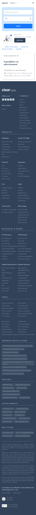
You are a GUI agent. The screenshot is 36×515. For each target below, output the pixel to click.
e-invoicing (5, 176)
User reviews (22, 110)
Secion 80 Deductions (23, 147)
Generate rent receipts (23, 311)
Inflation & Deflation (23, 275)
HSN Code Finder (22, 209)
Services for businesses (24, 198)
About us (21, 99)
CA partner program (7, 187)
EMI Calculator (6, 305)
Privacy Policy (6, 493)
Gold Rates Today (6, 329)
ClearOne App (21, 200)
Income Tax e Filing (7, 141)
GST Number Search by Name (26, 334)
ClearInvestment (6, 147)
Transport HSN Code (23, 215)
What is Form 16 (22, 243)
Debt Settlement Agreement (25, 285)
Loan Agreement (22, 278)
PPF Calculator (22, 303)
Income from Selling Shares (25, 256)
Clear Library (23, 115)
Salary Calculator (22, 329)
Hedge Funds (5, 280)
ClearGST (20, 166)
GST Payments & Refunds (9, 251)
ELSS (3, 275)
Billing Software (22, 193)
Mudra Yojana (21, 273)
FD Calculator (5, 326)
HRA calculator (6, 321)
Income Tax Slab (22, 238)
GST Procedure (6, 243)
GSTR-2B (4, 256)
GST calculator (6, 316)
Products (12, 3)
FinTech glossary (23, 118)
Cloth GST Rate (22, 220)
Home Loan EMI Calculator (25, 313)
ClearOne (20, 190)
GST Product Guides (24, 123)
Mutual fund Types (7, 273)
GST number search (23, 305)
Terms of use (17, 493)
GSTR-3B (4, 259)
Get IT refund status (23, 326)
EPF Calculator (22, 332)
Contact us (22, 102)
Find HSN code (22, 321)
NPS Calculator (22, 316)
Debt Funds (5, 283)
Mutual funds (5, 157)
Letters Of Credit (22, 291)
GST (3, 166)
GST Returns (5, 241)
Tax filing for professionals (9, 209)
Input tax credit (6, 178)
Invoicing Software (23, 195)
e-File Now (19, 40)
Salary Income (22, 246)
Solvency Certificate (23, 283)
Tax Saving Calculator (24, 324)
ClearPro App (5, 198)
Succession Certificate (23, 280)
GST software (5, 171)
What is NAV (5, 291)
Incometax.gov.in (22, 254)
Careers (21, 105)
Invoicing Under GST (7, 254)
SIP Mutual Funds (6, 278)
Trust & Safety (23, 125)
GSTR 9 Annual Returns (8, 248)
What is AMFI (5, 288)
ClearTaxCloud (6, 195)
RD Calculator (5, 324)
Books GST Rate (22, 222)
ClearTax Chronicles (24, 120)
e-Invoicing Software (23, 171)
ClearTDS (20, 173)
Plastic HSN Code (22, 217)
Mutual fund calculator (8, 308)
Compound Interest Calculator (10, 334)
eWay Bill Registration (24, 176)
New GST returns (6, 173)
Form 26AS (21, 241)
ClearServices (5, 149)
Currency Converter (7, 332)
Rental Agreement (22, 288)
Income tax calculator (7, 303)
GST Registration (6, 238)
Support (4, 109)
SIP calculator (5, 313)
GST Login (5, 168)
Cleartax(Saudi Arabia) (25, 128)
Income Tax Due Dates (24, 259)
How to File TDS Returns (24, 248)
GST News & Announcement (9, 246)
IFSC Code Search (23, 308)
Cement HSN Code (23, 212)
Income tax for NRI (23, 149)
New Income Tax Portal (24, 251)
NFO (3, 285)
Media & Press (23, 107)
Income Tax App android (24, 141)
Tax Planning (5, 144)
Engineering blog (24, 112)
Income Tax (21, 144)
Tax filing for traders (7, 212)
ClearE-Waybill (22, 168)
